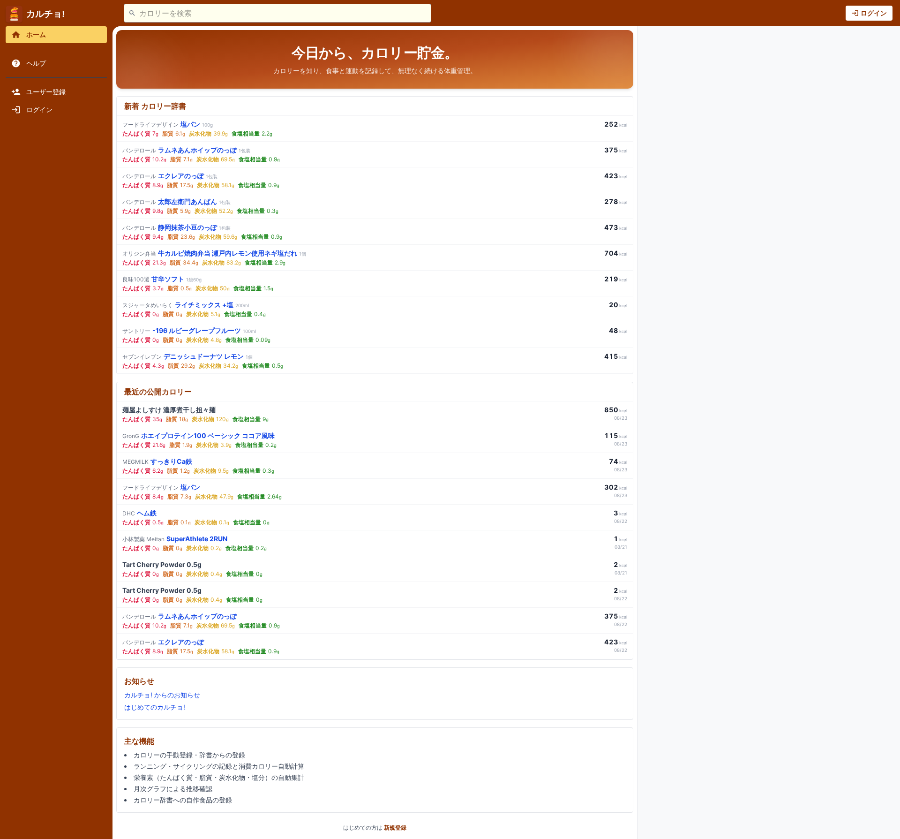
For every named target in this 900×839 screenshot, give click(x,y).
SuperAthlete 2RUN (174, 539)
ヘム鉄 (139, 513)
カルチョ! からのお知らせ (162, 695)
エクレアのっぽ (170, 176)
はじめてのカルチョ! (154, 707)
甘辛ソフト (162, 279)
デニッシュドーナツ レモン (187, 356)
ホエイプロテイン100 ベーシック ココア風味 (198, 435)
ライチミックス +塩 (185, 305)
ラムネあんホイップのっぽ (186, 150)
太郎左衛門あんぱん (176, 201)
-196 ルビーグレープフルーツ (189, 330)
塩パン (167, 124)
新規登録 (395, 827)
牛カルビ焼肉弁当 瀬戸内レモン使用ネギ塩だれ (214, 253)
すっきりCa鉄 (157, 461)
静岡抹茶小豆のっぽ (176, 227)
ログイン (874, 13)
